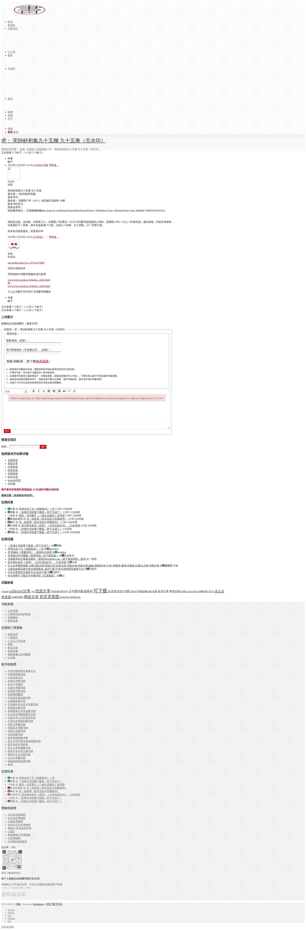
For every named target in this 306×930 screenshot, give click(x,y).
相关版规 (42, 361)
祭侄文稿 (13, 647)
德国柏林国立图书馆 (19, 761)
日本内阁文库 (15, 677)
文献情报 (13, 473)
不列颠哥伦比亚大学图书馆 (23, 704)
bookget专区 (14, 480)
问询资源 (41, 149)
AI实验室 (4, 592)
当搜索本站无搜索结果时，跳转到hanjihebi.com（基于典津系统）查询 (47, 559)
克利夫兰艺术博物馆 (19, 824)
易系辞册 (13, 651)
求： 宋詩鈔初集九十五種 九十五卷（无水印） (53, 140)
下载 (33, 592)
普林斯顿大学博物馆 (19, 834)
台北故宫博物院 (17, 818)
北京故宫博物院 (17, 814)
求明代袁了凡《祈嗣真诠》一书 (37, 509)
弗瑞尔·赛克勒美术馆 (19, 828)
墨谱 (10, 644)
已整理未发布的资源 (19, 614)
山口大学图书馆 (17, 758)
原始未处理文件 (59, 591)
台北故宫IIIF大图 (119, 591)
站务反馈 (13, 470)
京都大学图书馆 (17, 687)
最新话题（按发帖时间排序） (17, 495)
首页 (22, 149)
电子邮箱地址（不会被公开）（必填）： (29, 349)
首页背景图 (49, 597)
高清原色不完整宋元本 (70, 597)
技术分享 (163, 591)
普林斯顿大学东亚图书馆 (22, 711)
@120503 (38, 165)
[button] (13, 391)
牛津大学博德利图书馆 (20, 721)
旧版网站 (13, 617)
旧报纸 (184, 591)
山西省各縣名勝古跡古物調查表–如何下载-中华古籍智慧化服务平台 (46, 569)
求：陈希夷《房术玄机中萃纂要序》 (46, 519)
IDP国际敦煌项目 (17, 841)
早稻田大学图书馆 (18, 727)
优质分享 (43, 591)
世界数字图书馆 (17, 691)
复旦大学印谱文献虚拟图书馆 (24, 741)
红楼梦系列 (17, 597)
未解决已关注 (206, 591)
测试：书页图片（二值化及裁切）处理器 (42, 515)
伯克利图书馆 (15, 734)
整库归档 (174, 591)
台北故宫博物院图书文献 (22, 714)
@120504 (38, 237)
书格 (18, 904)
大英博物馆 (14, 838)
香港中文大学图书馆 (19, 754)
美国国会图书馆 (17, 707)
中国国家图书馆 (17, 674)
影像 (154, 591)
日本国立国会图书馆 (19, 697)
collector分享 (19, 591)
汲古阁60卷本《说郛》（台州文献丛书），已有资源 (50, 525)
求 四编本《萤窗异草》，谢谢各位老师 (30, 552)
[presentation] (13, 391)
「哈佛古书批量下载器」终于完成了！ (40, 512)
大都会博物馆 (15, 821)
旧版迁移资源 (193, 592)
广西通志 (13, 637)
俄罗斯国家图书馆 (18, 737)
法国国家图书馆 (17, 701)
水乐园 (11, 483)
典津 (10, 764)
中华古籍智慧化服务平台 (22, 671)
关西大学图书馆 (17, 731)
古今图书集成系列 (81, 591)
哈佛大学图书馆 (17, 681)
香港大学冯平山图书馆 (20, 751)
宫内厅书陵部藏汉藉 (141, 591)
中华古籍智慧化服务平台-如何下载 (27, 572)
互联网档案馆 (15, 694)
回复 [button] (45, 165)
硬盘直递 (13, 620)
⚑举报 (54, 165)
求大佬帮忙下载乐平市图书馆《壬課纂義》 (32, 575)
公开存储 (13, 610)
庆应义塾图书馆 (17, 724)
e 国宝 (11, 831)
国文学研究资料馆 (18, 744)
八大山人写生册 (17, 641)
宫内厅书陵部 (15, 684)
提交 (7, 431)
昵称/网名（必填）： (18, 340)
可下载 (100, 590)
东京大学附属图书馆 (19, 748)
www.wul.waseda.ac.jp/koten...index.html (29, 280)
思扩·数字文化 (55, 904)
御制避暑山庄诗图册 (19, 654)
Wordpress (38, 904)
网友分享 (31, 597)
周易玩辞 (13, 634)
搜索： (5, 446)
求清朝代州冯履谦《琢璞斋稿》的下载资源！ (33, 555)
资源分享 (13, 463)
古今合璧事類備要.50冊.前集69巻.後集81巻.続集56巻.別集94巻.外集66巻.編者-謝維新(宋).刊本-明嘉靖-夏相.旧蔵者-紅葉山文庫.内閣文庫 (83, 565)
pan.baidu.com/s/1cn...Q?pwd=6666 (26, 262)
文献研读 (13, 460)
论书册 (11, 657)
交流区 (30, 149)
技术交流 (13, 477)
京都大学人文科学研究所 (22, 717)
